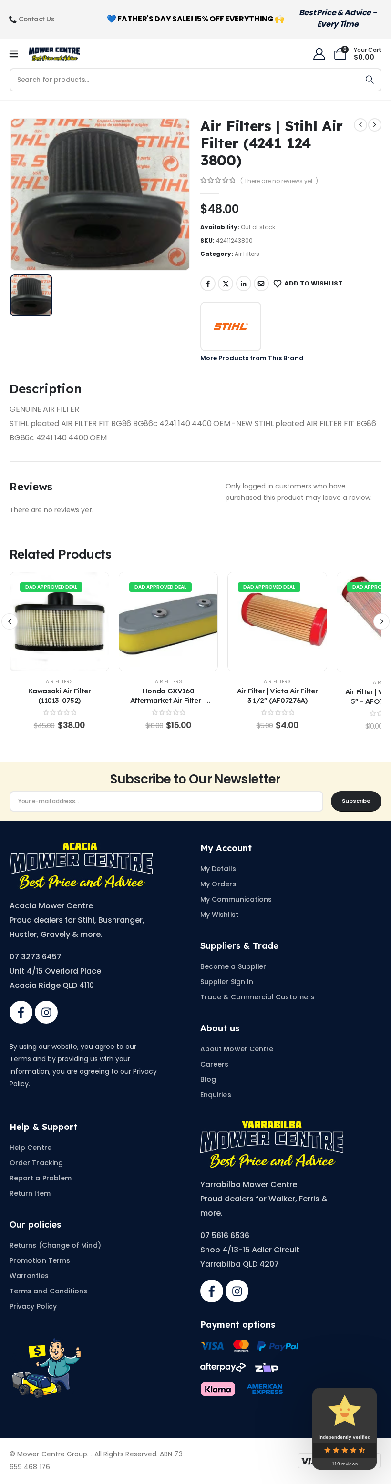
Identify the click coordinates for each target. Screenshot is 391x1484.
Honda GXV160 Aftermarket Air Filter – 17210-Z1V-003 (168, 700)
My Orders (218, 884)
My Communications (236, 899)
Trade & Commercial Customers (257, 997)
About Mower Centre (236, 1049)
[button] (9, 621)
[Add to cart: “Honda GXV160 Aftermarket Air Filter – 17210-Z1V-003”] (168, 622)
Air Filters (247, 254)
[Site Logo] (54, 54)
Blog (208, 1079)
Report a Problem (41, 1178)
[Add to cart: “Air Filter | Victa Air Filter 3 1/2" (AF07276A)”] (277, 622)
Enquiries (215, 1094)
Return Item (30, 1193)
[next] (374, 125)
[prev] (360, 125)
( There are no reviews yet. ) (279, 181)
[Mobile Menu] (17, 54)
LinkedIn (243, 283)
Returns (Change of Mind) (55, 1245)
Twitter (225, 283)
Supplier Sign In (226, 981)
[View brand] (230, 326)
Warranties (29, 1276)
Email (261, 283)
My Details (218, 869)
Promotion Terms (40, 1260)
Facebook (208, 283)
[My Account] (319, 54)
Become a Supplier (233, 966)
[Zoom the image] (81, 848)
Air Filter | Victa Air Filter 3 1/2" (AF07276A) (277, 695)
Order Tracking (36, 1163)
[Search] (370, 80)
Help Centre (30, 1147)
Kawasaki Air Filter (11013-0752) (59, 695)
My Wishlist (219, 914)
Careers (214, 1064)
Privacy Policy (33, 1306)
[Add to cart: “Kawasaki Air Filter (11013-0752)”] (59, 622)
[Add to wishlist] (39, 622)
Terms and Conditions (48, 1291)
